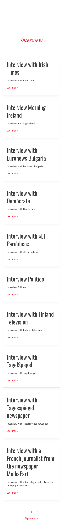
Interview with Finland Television (30, 318)
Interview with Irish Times (27, 68)
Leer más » (12, 88)
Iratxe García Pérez (31, 5)
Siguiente (31, 518)
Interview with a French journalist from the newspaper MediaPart (30, 462)
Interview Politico (25, 278)
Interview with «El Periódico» (26, 239)
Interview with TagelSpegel (22, 360)
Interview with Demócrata (22, 197)
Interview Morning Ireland (26, 111)
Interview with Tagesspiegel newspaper (22, 407)
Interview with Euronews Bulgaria (26, 154)
